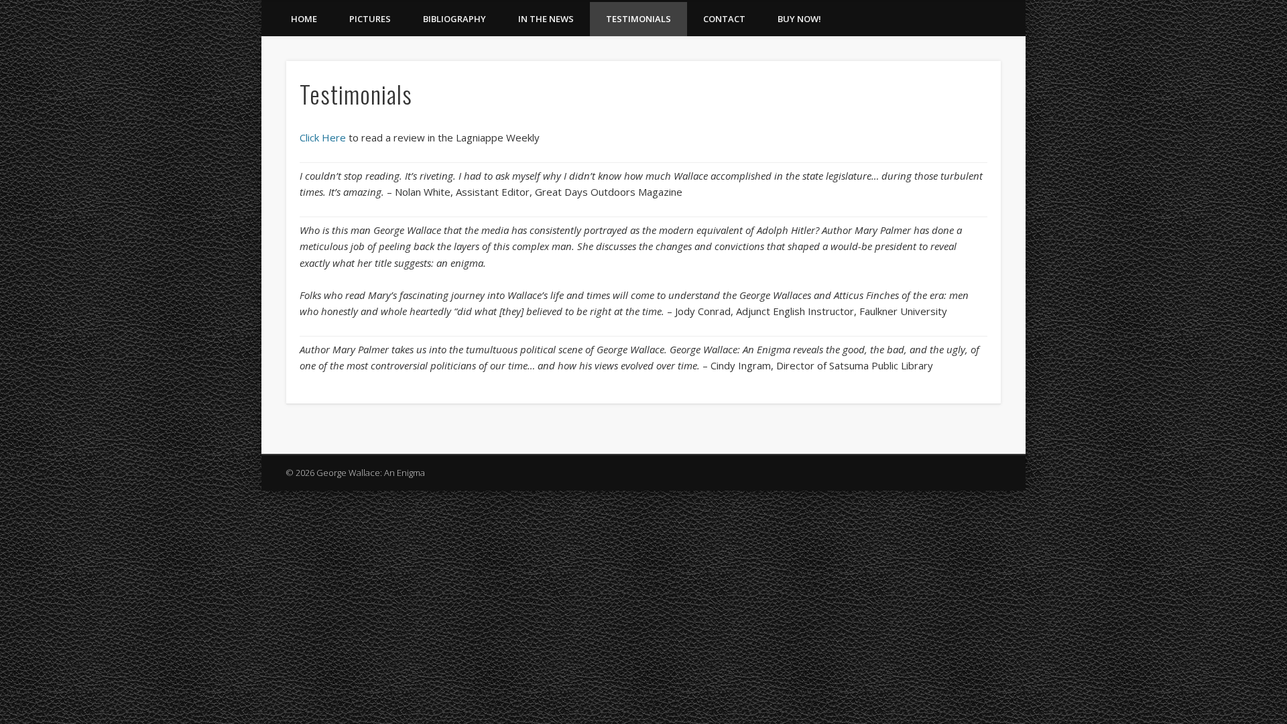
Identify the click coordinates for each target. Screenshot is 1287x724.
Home (304, 19)
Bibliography (454, 19)
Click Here (323, 137)
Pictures (370, 19)
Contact (724, 19)
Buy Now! (799, 19)
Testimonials (638, 19)
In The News (546, 19)
